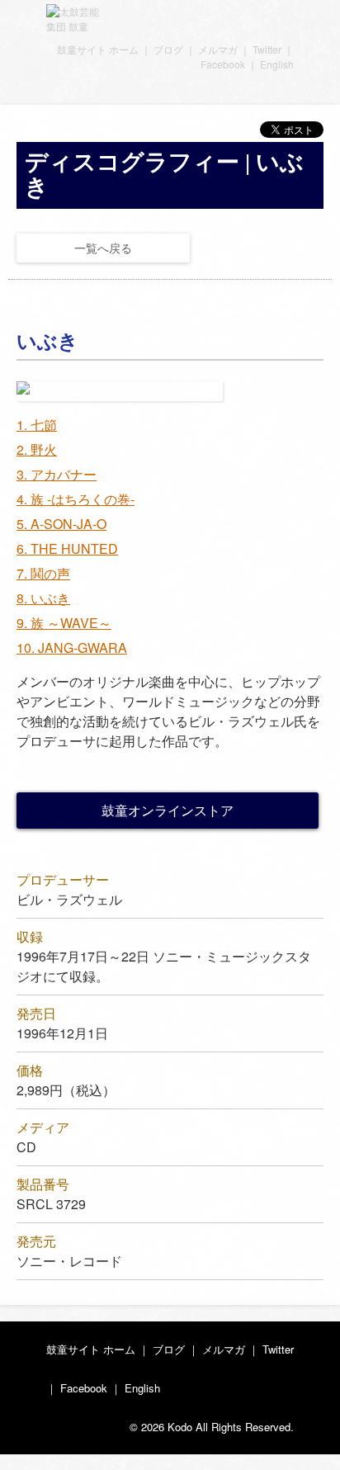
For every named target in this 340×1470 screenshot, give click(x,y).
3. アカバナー (57, 474)
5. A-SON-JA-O (61, 523)
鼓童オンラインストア (168, 810)
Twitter (267, 49)
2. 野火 (37, 449)
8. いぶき (43, 597)
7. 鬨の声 (43, 573)
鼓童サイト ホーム (98, 49)
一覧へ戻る (103, 247)
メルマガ (218, 49)
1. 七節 (37, 424)
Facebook (223, 64)
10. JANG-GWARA (72, 647)
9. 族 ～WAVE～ (64, 622)
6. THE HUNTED (67, 548)
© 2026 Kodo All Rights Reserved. (212, 1427)
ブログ (168, 49)
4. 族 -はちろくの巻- (76, 498)
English (277, 64)
